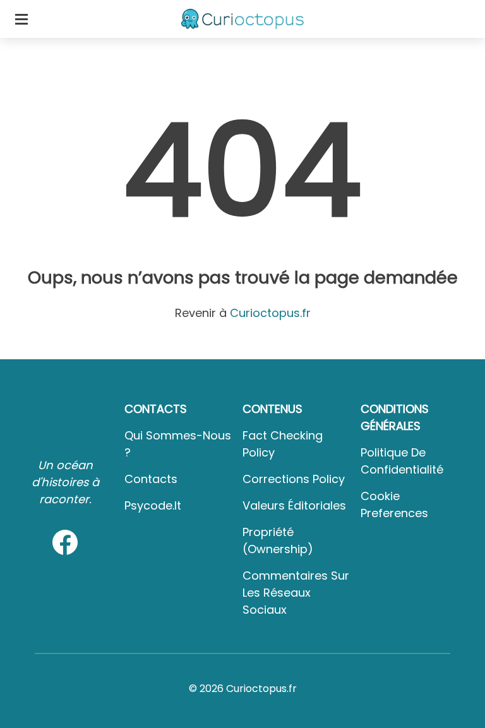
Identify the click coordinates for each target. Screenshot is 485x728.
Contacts (150, 479)
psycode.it (152, 505)
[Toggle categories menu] (21, 19)
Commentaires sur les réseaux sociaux (295, 593)
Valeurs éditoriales (294, 505)
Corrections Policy (293, 479)
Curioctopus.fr (270, 313)
